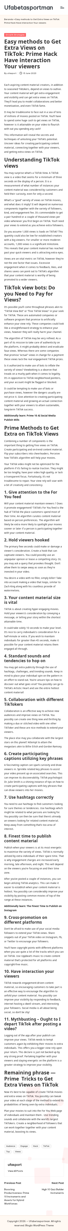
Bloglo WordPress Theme (39, 1225)
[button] (15, 1171)
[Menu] (62, 7)
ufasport (15, 1164)
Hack (35, 1146)
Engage (24, 1146)
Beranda (8, 19)
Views (18, 1152)
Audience (10, 1146)
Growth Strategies (15, 35)
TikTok (46, 1146)
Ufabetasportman (28, 7)
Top (8, 1152)
